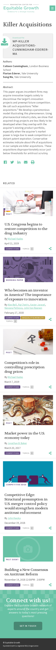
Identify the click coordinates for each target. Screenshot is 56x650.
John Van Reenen (33, 308)
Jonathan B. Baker (17, 443)
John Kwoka (14, 518)
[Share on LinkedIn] (18, 162)
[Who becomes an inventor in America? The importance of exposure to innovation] (28, 269)
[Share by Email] (25, 162)
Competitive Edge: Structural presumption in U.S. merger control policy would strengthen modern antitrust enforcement (26, 504)
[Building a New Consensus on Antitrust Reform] (28, 549)
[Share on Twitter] (12, 162)
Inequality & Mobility (33, 318)
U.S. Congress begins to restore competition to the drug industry (25, 229)
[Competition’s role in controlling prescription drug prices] (28, 341)
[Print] (32, 162)
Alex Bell (12, 304)
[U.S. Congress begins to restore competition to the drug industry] (28, 203)
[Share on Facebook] (5, 162)
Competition (12, 249)
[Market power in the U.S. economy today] (28, 410)
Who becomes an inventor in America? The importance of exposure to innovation (27, 295)
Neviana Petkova (13, 308)
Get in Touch (28, 625)
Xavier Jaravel (37, 304)
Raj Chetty (23, 304)
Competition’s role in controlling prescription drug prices (24, 367)
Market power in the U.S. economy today (24, 435)
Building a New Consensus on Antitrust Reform (26, 572)
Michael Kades (15, 238)
